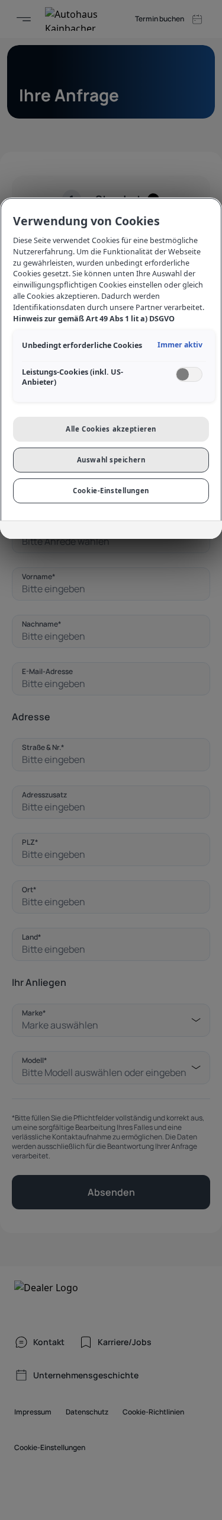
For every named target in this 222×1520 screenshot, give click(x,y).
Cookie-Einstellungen (111, 490)
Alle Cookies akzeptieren (111, 428)
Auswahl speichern (111, 459)
